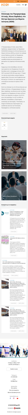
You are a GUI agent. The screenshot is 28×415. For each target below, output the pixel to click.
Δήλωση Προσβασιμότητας (14, 392)
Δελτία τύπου (13, 113)
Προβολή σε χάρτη (14, 369)
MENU (23, 4)
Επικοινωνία (24, 1)
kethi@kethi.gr (14, 381)
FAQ (18, 1)
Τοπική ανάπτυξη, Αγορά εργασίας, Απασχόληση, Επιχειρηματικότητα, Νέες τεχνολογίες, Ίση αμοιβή (13, 163)
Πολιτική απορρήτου (14, 390)
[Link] (14, 1)
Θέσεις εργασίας (14, 275)
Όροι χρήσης (14, 388)
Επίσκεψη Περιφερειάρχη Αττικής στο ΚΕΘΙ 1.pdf (7, 126)
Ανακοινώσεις (5, 113)
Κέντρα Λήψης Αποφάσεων (10, 196)
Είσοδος (19, 4)
